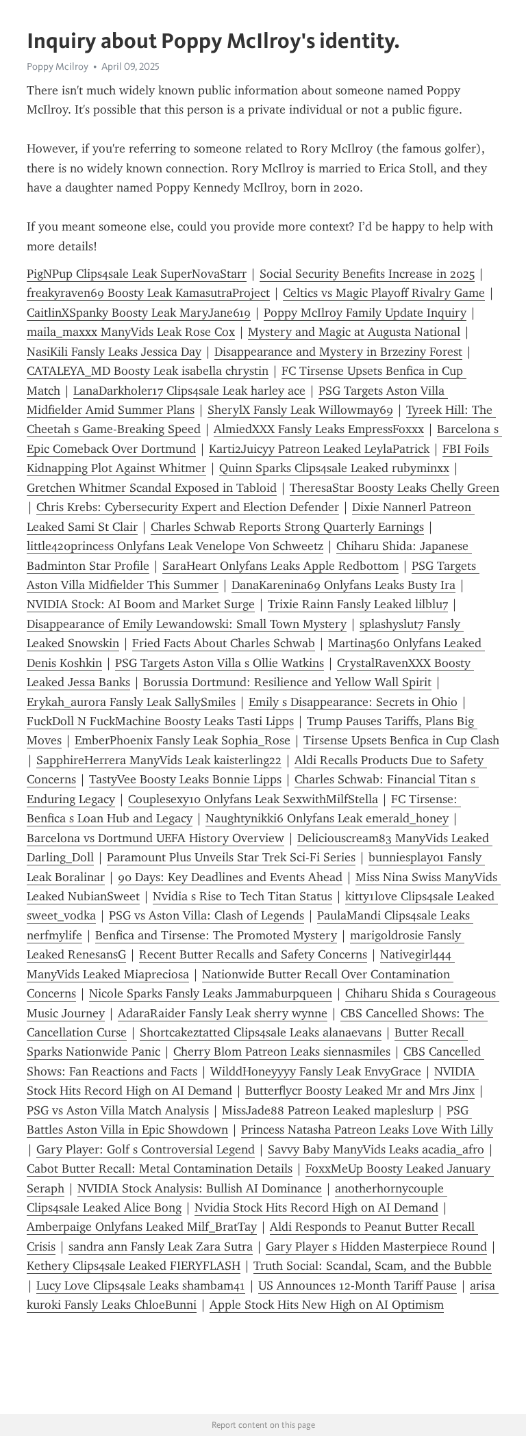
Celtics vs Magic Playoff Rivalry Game (384, 292)
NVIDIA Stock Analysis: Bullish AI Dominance (199, 1188)
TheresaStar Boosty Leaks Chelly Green (394, 487)
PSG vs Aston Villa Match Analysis (118, 1110)
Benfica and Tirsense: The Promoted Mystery (216, 935)
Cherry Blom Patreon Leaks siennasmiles (281, 1051)
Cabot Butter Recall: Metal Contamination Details (159, 1168)
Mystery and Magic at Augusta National (354, 331)
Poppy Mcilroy (57, 66)
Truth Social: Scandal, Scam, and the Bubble (372, 1265)
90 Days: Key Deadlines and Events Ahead (230, 877)
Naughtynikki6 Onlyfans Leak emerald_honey (327, 818)
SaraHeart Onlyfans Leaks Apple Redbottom (280, 565)
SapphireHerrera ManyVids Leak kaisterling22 (158, 760)
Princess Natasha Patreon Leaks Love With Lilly (367, 1129)
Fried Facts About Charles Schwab (223, 643)
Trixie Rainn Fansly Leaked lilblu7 (358, 604)
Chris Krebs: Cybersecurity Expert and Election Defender (187, 506)
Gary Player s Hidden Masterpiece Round (376, 1246)
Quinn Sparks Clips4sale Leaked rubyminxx (334, 467)
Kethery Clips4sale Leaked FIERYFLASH (133, 1265)
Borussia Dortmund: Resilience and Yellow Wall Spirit (287, 682)
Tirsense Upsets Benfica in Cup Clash (401, 740)
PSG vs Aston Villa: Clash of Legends (206, 915)
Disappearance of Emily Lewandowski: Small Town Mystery (187, 623)
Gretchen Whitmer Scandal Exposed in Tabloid (152, 487)
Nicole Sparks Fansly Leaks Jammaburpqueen (210, 993)
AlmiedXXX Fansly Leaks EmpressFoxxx (319, 428)
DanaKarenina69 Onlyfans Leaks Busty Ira (343, 584)
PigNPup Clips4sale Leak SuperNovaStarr (137, 273)
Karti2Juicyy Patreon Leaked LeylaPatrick (319, 448)
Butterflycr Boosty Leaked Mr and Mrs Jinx (360, 1090)
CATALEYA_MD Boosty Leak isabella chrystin (147, 370)
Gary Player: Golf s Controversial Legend (145, 1149)
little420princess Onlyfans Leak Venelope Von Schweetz (175, 545)
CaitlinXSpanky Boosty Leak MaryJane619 (139, 312)
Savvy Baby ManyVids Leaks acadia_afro (376, 1149)
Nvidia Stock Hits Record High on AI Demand (316, 1207)
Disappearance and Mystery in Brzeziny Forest (338, 351)
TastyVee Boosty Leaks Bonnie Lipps (185, 779)
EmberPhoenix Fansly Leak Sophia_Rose (182, 740)
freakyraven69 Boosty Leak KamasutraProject (148, 292)
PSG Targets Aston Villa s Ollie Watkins (219, 662)
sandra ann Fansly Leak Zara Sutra (160, 1246)
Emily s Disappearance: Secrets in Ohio (353, 701)
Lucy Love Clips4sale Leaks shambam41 (140, 1285)
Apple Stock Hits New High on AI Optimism (327, 1304)
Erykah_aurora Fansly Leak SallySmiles (131, 701)
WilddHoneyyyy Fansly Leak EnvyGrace (315, 1071)
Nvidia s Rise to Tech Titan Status (242, 896)
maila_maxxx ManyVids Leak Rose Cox (131, 331)
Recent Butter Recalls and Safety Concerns (253, 954)
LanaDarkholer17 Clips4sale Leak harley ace (189, 390)
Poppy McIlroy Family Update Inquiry (365, 312)
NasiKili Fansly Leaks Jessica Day (114, 351)
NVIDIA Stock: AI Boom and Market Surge (141, 604)
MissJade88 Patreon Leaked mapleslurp (328, 1110)
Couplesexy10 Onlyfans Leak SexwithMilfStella (253, 799)
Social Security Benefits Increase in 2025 (367, 273)
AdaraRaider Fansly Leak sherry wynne (222, 1013)
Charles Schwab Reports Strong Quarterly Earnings (287, 526)
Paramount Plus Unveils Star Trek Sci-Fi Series (231, 857)
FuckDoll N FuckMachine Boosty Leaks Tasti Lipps (160, 721)
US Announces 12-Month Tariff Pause (357, 1285)
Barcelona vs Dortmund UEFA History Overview (155, 838)
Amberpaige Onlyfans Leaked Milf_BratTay (142, 1226)
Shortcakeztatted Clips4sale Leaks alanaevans (260, 1032)
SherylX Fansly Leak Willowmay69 (300, 409)
